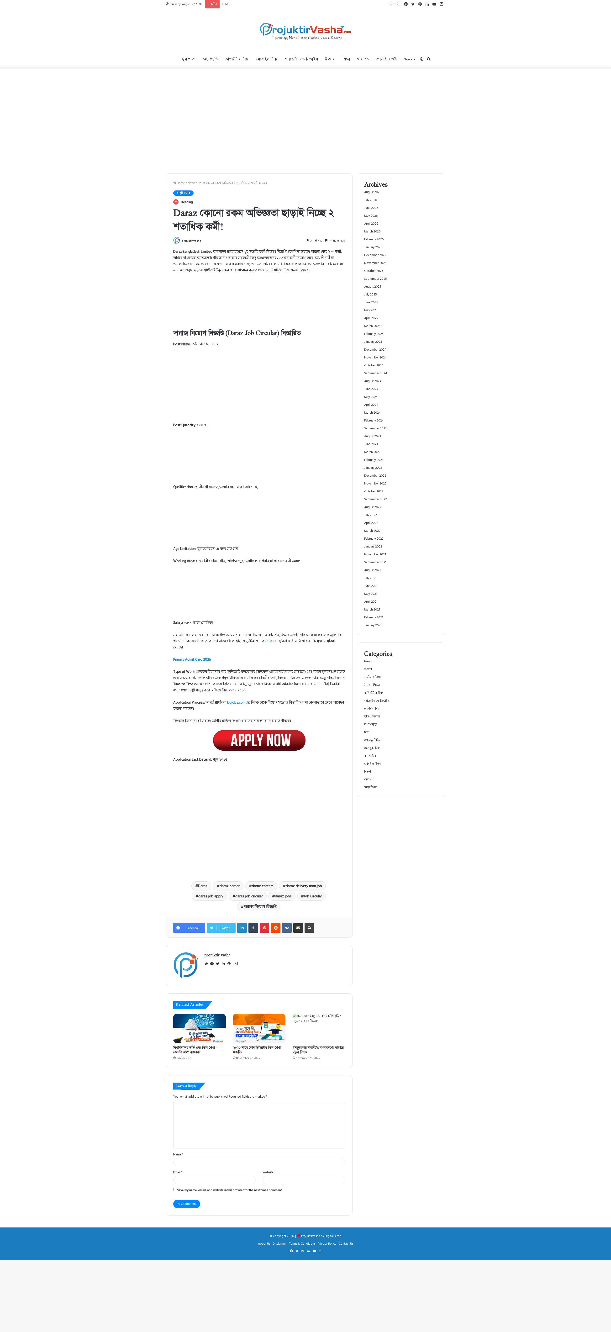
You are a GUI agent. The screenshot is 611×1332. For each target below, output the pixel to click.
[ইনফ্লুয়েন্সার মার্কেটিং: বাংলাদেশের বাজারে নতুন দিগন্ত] (319, 1028)
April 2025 (371, 318)
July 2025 (370, 294)
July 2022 (370, 515)
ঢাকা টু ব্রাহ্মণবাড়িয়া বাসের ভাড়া (240, 4)
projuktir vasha (191, 241)
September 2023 (375, 428)
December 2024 (375, 349)
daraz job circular (249, 896)
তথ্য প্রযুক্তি (210, 59)
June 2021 (371, 586)
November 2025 (375, 263)
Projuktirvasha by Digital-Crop (321, 1236)
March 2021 (372, 609)
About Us (264, 1243)
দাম (366, 732)
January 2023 (373, 467)
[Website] (207, 964)
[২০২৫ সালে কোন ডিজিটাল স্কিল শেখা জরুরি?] (259, 1028)
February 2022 (374, 538)
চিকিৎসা (271, 641)
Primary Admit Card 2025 (192, 660)
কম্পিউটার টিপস (237, 59)
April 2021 (371, 601)
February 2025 (374, 334)
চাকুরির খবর (183, 193)
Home (180, 183)
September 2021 (375, 562)
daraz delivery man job (304, 886)
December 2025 (375, 255)
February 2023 (373, 460)
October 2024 (374, 365)
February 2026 (374, 239)
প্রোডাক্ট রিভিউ (386, 59)
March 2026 (372, 231)
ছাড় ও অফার (372, 716)
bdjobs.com (236, 702)
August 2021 (372, 570)
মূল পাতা (188, 59)
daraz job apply (210, 896)
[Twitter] (219, 964)
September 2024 (375, 373)
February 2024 (374, 420)
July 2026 (370, 200)
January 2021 (373, 625)
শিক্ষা (346, 59)
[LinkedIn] (224, 964)
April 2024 (371, 404)
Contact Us (346, 1243)
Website (268, 1172)
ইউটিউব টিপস (372, 677)
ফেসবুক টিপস (372, 748)
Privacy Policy (327, 1243)
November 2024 (375, 357)
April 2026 (371, 223)
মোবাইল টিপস (267, 59)
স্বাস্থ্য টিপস (370, 787)
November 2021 (375, 554)
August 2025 (372, 286)
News (407, 59)
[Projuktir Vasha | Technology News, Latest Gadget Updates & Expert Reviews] (305, 30)
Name (178, 1154)
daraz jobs (283, 896)
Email (177, 1172)
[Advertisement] (259, 386)
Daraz (202, 886)
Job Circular (313, 896)
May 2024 (371, 397)
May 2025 (371, 310)
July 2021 (370, 578)
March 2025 (372, 326)
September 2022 (375, 499)
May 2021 (370, 593)
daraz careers (263, 886)
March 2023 (372, 452)
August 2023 (372, 436)
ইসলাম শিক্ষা (372, 685)
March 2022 (372, 530)
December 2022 (375, 475)
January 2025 (373, 341)
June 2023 (371, 444)
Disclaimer (280, 1243)
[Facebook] (213, 964)
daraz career (230, 886)
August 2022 (372, 507)
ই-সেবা (330, 59)
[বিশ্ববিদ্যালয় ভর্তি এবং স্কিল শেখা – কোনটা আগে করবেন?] (199, 1028)
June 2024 (371, 389)
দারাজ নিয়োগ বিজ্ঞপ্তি (260, 906)
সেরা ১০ (363, 59)
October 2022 (373, 491)
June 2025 (371, 302)
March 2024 (372, 412)
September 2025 (375, 278)
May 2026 (371, 215)
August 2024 (372, 381)
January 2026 (373, 247)
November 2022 (375, 483)
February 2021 (373, 617)
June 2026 (371, 208)
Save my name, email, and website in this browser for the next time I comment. (229, 1190)
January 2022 (373, 546)
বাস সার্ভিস (370, 755)
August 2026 (372, 192)
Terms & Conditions (302, 1243)
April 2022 (371, 523)
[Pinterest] (230, 964)
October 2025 (373, 271)
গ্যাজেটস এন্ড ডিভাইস (301, 59)
